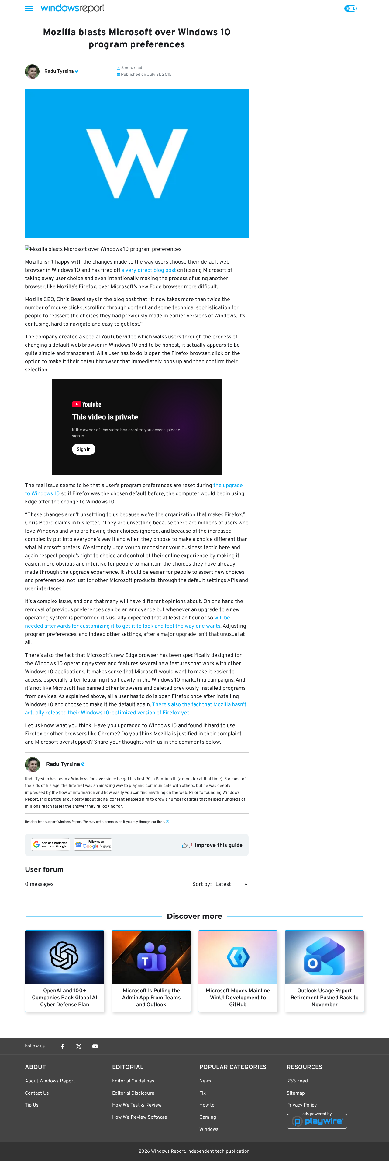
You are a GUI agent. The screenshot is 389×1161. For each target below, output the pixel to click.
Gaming (207, 1117)
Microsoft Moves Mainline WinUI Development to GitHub (238, 997)
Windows (209, 1130)
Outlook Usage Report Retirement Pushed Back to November (325, 997)
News (205, 1081)
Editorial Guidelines (133, 1081)
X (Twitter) (78, 1046)
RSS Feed (297, 1081)
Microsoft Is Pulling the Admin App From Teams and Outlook (151, 997)
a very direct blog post (149, 270)
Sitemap (296, 1093)
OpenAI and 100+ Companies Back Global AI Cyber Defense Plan (64, 997)
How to (207, 1105)
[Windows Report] (72, 8)
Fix (202, 1093)
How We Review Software (139, 1117)
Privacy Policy (302, 1105)
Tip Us (32, 1105)
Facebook (62, 1046)
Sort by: (202, 884)
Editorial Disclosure (133, 1093)
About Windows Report (50, 1081)
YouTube (95, 1046)
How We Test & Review (136, 1105)
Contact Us (37, 1093)
